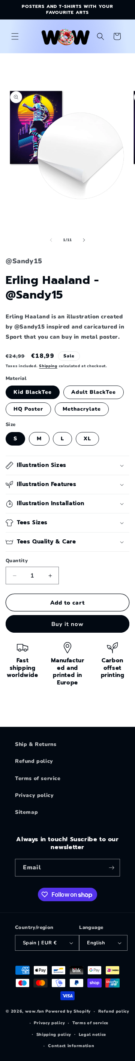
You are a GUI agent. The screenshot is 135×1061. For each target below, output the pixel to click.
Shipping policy (54, 1034)
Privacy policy (34, 795)
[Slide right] (84, 240)
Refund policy (34, 761)
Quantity (17, 560)
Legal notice (92, 1034)
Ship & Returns (35, 744)
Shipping (48, 366)
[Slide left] (51, 240)
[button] (15, 36)
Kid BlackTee (33, 392)
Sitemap (26, 812)
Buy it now (67, 624)
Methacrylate (82, 409)
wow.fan (34, 1011)
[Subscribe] (111, 867)
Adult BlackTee (93, 392)
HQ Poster (28, 409)
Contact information (71, 1046)
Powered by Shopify (68, 1011)
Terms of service (38, 778)
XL (87, 438)
